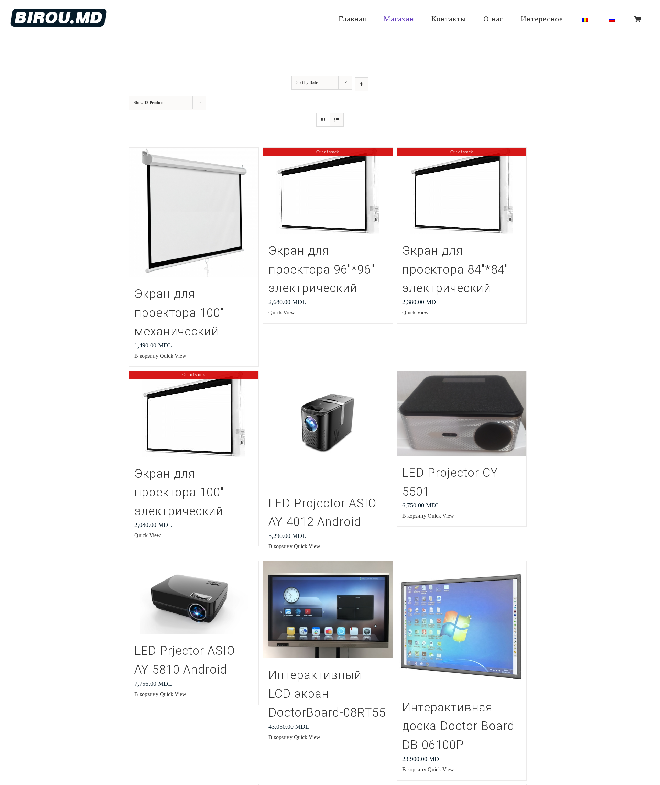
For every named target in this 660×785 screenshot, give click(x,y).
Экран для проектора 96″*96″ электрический (321, 269)
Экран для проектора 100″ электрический (179, 492)
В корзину (146, 356)
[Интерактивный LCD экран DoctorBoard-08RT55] (328, 609)
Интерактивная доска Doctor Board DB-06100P (458, 726)
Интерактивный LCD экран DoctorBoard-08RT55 (327, 694)
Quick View (173, 356)
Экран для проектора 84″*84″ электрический (455, 269)
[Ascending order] (361, 84)
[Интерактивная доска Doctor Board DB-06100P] (461, 625)
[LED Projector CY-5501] (461, 413)
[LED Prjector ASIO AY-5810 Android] (193, 597)
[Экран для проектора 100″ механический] (193, 212)
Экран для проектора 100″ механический (179, 313)
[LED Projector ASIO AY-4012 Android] (328, 428)
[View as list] (336, 119)
